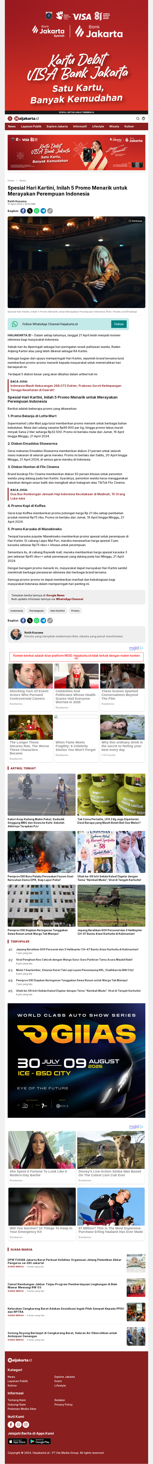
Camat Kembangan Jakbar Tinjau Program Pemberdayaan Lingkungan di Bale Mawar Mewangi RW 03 (62, 1285)
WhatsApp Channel (69, 599)
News (23, 180)
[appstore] (17, 1441)
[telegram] (43, 211)
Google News (55, 595)
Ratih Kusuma (17, 201)
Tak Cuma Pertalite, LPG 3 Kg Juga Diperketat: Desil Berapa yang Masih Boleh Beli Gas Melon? (109, 821)
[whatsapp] (36, 211)
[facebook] (23, 211)
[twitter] (30, 211)
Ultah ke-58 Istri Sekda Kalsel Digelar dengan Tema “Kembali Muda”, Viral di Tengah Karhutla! (109, 878)
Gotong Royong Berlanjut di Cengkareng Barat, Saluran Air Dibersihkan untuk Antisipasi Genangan (62, 1334)
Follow (119, 324)
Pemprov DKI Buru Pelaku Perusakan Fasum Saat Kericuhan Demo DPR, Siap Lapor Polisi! (40, 878)
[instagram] (26, 1424)
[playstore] (40, 1441)
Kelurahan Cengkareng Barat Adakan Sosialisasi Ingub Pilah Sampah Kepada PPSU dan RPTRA (66, 1310)
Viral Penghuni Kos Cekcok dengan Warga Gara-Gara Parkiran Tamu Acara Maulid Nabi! (74, 959)
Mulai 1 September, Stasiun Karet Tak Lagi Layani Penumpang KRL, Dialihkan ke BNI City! (75, 970)
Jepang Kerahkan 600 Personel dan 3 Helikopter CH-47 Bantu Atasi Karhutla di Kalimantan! (109, 932)
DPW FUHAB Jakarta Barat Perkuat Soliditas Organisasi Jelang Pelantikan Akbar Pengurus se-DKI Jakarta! (64, 1261)
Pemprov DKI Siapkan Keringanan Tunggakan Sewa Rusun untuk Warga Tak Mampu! (38, 932)
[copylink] (50, 211)
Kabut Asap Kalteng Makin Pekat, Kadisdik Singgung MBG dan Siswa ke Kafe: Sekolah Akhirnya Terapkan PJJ (36, 823)
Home (11, 180)
